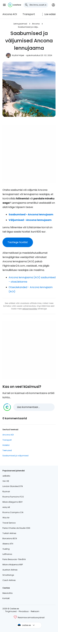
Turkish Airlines (9, 533)
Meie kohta (7, 593)
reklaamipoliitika (29, 308)
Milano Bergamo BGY (12, 502)
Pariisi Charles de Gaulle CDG (16, 528)
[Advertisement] (29, 154)
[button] (4, 4)
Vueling (6, 549)
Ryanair (6, 491)
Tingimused (11, 611)
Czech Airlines (9, 580)
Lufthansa (7, 554)
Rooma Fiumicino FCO (13, 496)
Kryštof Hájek (18, 55)
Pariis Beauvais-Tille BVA (14, 559)
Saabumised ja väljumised (29, 27)
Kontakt (6, 598)
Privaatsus (24, 611)
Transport (29, 14)
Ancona (36, 23)
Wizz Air (5, 517)
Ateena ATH (7, 543)
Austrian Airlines (9, 569)
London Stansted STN (12, 486)
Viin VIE (5, 481)
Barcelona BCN (9, 538)
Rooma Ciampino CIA (12, 512)
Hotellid (5, 445)
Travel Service (8, 522)
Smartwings (8, 575)
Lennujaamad (20, 23)
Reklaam (35, 611)
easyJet (6, 507)
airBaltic (6, 476)
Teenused (7, 450)
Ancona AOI (9, 14)
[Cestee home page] (14, 5)
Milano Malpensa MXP (12, 564)
